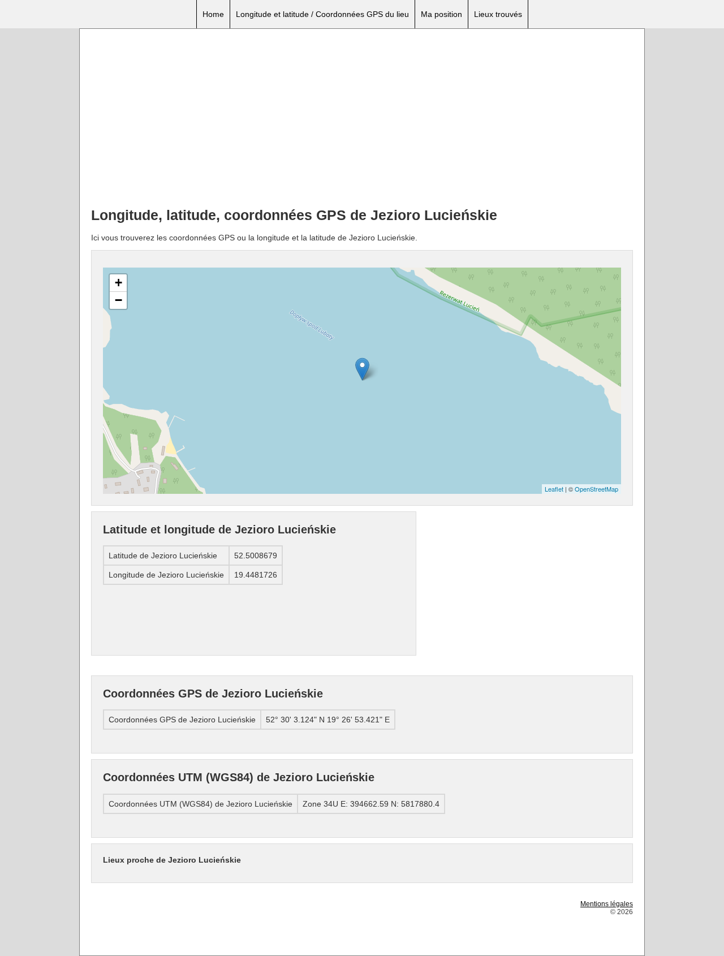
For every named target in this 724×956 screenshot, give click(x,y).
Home (213, 14)
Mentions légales (606, 904)
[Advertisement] (362, 119)
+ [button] (118, 282)
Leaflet (554, 488)
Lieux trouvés (498, 14)
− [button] (118, 300)
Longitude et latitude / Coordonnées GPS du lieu (322, 14)
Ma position (441, 14)
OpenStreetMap (596, 488)
